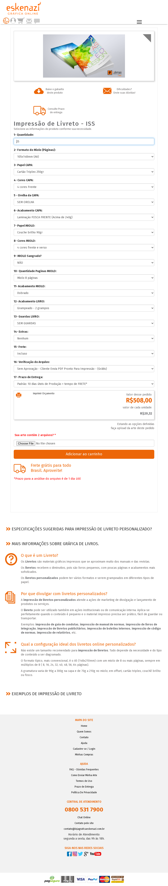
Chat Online (84, 817)
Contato (84, 737)
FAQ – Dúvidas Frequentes (84, 769)
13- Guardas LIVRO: (27, 316)
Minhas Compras (84, 754)
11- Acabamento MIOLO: (29, 286)
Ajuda (84, 743)
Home (84, 725)
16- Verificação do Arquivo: (32, 362)
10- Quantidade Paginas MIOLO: (35, 271)
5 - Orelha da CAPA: (26, 195)
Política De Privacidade (84, 792)
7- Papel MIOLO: (24, 225)
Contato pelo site (84, 823)
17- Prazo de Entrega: (28, 377)
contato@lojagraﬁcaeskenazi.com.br (84, 828)
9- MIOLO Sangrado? (28, 256)
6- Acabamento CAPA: (28, 210)
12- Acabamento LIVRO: (29, 301)
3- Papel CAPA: (23, 165)
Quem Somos (84, 731)
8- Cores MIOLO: (25, 241)
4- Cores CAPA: (23, 180)
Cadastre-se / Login (84, 748)
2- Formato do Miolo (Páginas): (35, 150)
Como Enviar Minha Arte (84, 775)
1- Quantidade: (24, 135)
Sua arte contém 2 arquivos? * (35, 435)
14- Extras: (21, 331)
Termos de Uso (84, 781)
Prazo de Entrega (84, 786)
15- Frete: (20, 347)
